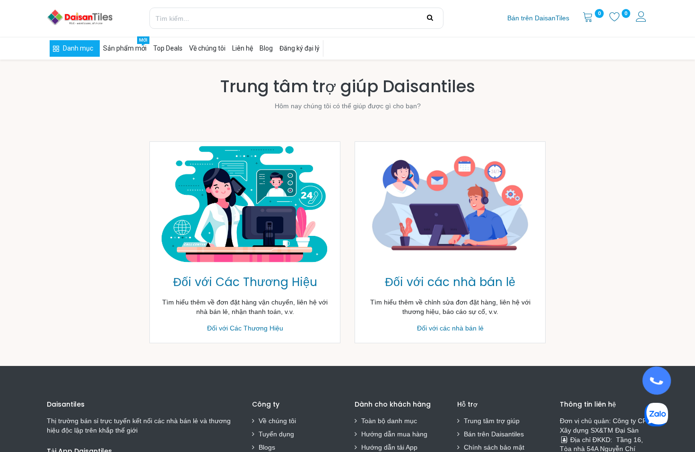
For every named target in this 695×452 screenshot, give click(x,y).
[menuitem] (538, 18)
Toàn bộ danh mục (389, 421)
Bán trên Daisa (486, 434)
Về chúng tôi (277, 421)
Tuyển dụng (276, 434)
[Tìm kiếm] (430, 18)
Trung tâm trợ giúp (492, 421)
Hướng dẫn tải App (389, 447)
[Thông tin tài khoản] (642, 18)
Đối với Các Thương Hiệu (245, 282)
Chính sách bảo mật (494, 447)
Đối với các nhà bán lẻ (450, 282)
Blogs (267, 447)
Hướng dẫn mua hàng (394, 434)
